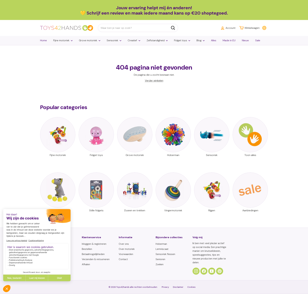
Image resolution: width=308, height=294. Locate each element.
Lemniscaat (162, 249)
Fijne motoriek (61, 40)
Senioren (160, 259)
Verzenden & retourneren (96, 259)
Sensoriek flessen (165, 254)
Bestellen (87, 249)
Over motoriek (127, 249)
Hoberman (161, 244)
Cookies (191, 287)
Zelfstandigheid (156, 40)
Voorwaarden (126, 254)
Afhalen (86, 264)
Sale (257, 40)
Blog (199, 40)
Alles (213, 40)
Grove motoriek (88, 40)
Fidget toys (180, 40)
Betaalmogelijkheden (93, 254)
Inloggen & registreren (94, 244)
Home (43, 40)
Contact (123, 259)
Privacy (165, 287)
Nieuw (245, 40)
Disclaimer (178, 287)
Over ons (124, 244)
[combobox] (138, 28)
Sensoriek (112, 40)
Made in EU (229, 40)
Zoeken (159, 264)
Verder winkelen (154, 80)
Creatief (132, 40)
